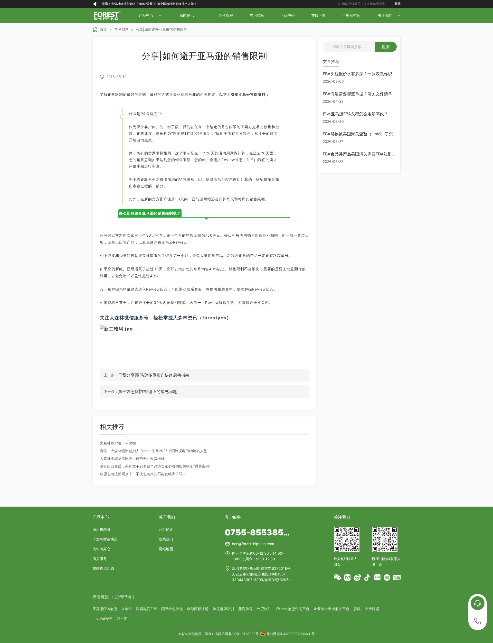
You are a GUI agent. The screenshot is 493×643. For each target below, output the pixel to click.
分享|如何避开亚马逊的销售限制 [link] (161, 29)
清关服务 (99, 558)
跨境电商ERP (146, 609)
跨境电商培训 (223, 609)
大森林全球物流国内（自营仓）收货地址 (132, 458)
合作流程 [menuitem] (226, 15)
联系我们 (166, 539)
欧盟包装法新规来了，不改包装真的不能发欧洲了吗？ (143, 474)
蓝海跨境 (245, 609)
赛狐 (357, 609)
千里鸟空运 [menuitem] (351, 15)
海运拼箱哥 (101, 529)
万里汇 (122, 618)
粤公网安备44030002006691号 (291, 634)
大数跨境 (372, 609)
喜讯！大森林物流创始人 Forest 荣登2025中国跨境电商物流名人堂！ (149, 4)
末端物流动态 (103, 568)
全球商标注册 (197, 609)
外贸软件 (264, 609)
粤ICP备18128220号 (243, 634)
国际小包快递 (172, 609)
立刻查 (126, 609)
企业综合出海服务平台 (331, 609)
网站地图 (166, 549)
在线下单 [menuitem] (318, 15)
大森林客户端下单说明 (118, 443)
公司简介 (166, 529)
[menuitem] (150, 15)
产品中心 (100, 517)
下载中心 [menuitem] (287, 15)
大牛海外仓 (101, 549)
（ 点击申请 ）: (124, 596)
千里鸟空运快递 (105, 539)
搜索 (386, 47)
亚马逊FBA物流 (104, 609)
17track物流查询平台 (292, 609)
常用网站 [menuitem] (257, 15)
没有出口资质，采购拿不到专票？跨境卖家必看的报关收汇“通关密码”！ (157, 466)
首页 (103, 29)
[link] (99, 29)
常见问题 (121, 29)
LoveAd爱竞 (102, 618)
